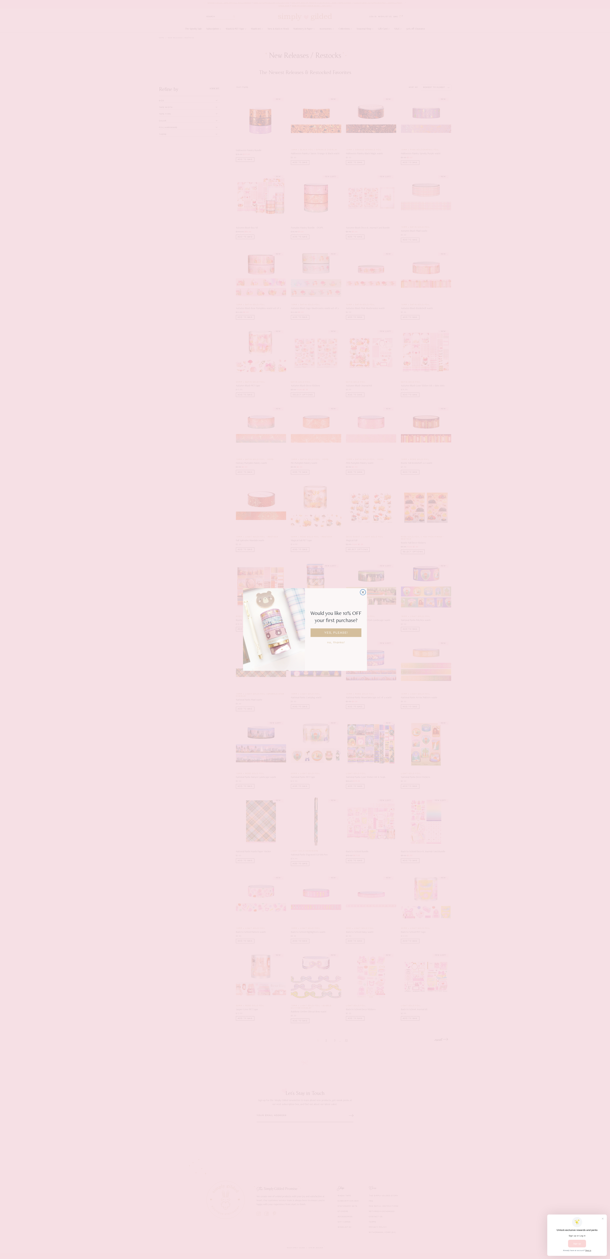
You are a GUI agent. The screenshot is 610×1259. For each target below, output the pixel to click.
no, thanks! (336, 642)
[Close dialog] (363, 592)
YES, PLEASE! (336, 632)
